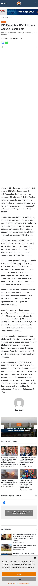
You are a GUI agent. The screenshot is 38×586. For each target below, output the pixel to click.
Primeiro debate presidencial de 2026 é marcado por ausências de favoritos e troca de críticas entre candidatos (28, 461)
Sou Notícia (6, 38)
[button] (35, 558)
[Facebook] (3, 43)
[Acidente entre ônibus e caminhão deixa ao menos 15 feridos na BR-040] (9, 474)
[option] (19, 427)
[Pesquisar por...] (36, 4)
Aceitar (19, 574)
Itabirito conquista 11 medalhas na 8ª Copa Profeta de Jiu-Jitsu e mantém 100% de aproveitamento (26, 484)
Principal (5, 18)
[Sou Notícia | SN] (19, 3)
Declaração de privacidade (23, 583)
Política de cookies (11, 583)
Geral (10, 18)
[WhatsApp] (6, 43)
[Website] (19, 413)
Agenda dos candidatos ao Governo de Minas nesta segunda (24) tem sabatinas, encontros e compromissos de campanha (9, 461)
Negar (19, 579)
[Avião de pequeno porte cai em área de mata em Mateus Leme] (6, 547)
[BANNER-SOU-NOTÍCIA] (19, 11)
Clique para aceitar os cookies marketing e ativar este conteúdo (19, 512)
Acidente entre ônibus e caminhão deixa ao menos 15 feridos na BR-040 (9, 482)
